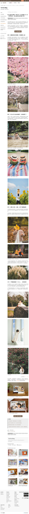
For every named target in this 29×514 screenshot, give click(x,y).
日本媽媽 (12, 19)
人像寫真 (17, 18)
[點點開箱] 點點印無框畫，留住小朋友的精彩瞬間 (14, 424)
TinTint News (2, 14)
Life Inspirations (3, 21)
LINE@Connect (4, 38)
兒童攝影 (20, 18)
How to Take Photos (3, 23)
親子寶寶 (15, 495)
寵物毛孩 (15, 496)
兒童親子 (14, 18)
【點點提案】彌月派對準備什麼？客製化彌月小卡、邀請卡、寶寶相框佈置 (17, 426)
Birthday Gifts (16, 494)
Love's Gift (15, 497)
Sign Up (22, 0)
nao (11, 378)
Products (15, 2)
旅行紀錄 (15, 19)
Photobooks (8, 494)
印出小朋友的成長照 (17, 31)
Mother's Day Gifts (16, 498)
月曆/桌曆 (7, 495)
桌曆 (27, 379)
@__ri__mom (26, 376)
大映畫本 (26, 18)
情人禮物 (10, 2)
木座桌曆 (9, 19)
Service (2, 507)
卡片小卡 (7, 498)
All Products (8, 493)
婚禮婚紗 (15, 493)
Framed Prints (8, 496)
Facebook (3, 35)
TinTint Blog (4, 7)
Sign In (25, 0)
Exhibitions (2, 494)
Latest (1, 12)
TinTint (2, 5)
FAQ (27, 0)
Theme (19, 2)
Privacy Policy (2, 509)
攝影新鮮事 (23, 18)
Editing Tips (2, 25)
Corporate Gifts (3, 508)
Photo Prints (8, 497)
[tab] (15, 3)
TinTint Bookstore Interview (3, 29)
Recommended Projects (4, 19)
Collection (2, 493)
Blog (4, 5)
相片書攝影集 (18, 380)
